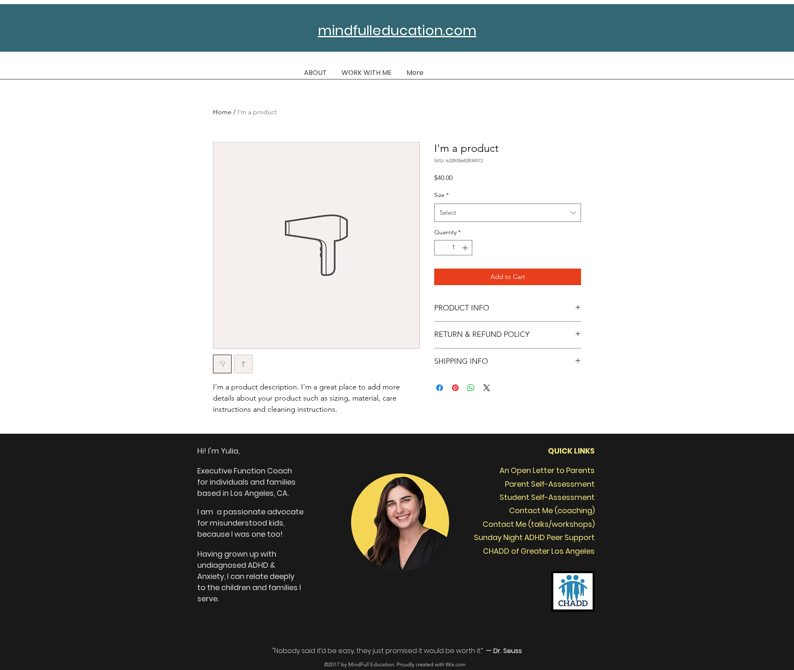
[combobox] (507, 213)
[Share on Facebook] (440, 388)
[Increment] (466, 247)
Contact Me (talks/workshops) (539, 524)
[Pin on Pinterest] (455, 388)
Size (441, 195)
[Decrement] (440, 247)
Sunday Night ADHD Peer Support (534, 537)
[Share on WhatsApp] (471, 388)
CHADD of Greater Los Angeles (539, 551)
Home (222, 112)
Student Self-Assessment (547, 497)
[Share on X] (487, 388)
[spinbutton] (453, 247)
